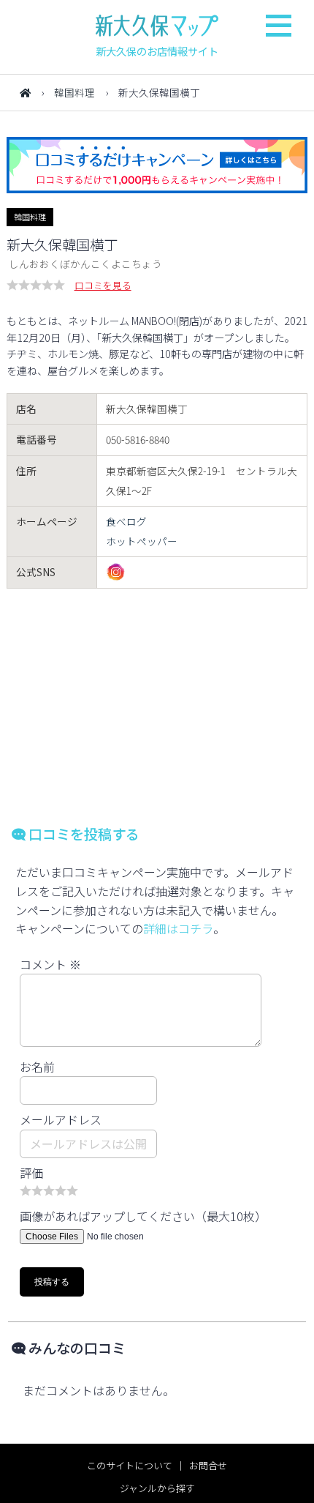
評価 (31, 1173)
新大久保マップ (157, 26)
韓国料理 (74, 92)
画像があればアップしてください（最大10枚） (143, 1216)
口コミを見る (102, 285)
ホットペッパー (141, 541)
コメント (50, 964)
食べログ (126, 521)
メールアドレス (61, 1119)
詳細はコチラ (178, 928)
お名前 (37, 1066)
